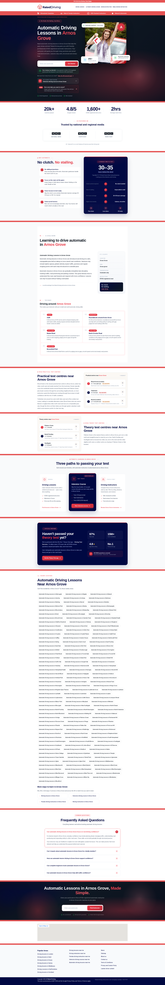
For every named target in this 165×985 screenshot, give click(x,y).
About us (103, 956)
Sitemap (103, 953)
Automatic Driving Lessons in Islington (76, 681)
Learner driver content (107, 968)
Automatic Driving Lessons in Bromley (99, 614)
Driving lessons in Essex (44, 960)
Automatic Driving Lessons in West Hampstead (78, 769)
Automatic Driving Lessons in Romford (50, 733)
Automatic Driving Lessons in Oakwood (106, 713)
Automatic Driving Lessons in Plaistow (102, 721)
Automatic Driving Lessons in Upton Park (74, 761)
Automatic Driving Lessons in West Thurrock (80, 773)
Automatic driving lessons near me (79, 962)
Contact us (104, 959)
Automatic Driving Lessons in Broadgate (73, 614)
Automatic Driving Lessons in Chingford (106, 622)
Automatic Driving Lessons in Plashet (49, 725)
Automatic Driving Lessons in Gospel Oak (76, 661)
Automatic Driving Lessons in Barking (49, 602)
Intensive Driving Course (121, 15)
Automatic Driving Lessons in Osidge (49, 717)
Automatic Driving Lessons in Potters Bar (75, 725)
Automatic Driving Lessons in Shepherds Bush (104, 733)
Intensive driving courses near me (79, 959)
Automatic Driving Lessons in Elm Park (75, 646)
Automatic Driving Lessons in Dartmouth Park (104, 638)
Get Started (71, 63)
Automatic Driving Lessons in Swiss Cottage (51, 753)
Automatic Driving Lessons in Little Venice (78, 697)
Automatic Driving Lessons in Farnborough (75, 650)
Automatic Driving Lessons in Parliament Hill (104, 717)
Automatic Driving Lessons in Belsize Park (51, 606)
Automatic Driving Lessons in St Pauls (49, 749)
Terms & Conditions (107, 962)
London (58, 17)
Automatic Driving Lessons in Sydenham (78, 753)
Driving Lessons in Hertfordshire (47, 969)
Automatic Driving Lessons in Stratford (75, 749)
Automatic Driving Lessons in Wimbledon (104, 777)
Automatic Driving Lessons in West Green (105, 765)
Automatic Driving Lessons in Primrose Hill (102, 725)
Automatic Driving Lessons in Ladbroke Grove (85, 689)
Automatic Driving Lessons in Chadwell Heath (107, 618)
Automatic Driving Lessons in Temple (104, 753)
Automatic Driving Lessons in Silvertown (50, 737)
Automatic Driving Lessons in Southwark (50, 745)
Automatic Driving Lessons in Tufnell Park (79, 757)
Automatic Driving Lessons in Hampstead (104, 665)
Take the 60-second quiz (65, 76)
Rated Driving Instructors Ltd (103, 979)
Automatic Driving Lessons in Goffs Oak (50, 661)
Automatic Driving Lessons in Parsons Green (51, 721)
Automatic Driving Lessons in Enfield (49, 650)
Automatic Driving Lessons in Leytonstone (50, 697)
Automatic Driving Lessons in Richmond (104, 729)
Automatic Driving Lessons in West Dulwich (78, 765)
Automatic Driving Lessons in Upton (49, 761)
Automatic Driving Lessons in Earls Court (74, 642)
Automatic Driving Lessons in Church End (75, 626)
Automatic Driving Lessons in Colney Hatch (105, 630)
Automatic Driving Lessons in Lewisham (75, 693)
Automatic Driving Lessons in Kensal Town (102, 681)
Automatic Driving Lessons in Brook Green (51, 618)
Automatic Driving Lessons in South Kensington (52, 741)
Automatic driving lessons (93, 6)
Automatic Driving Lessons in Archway (74, 598)
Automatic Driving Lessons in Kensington (50, 685)
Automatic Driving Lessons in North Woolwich (51, 713)
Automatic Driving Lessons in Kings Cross (105, 685)
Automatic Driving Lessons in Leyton (100, 693)
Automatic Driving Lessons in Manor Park (50, 701)
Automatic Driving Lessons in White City (78, 777)
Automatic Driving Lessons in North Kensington (80, 709)
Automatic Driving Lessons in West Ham (50, 769)
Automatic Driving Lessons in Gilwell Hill (101, 657)
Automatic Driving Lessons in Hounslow (50, 681)
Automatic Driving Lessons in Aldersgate (50, 594)
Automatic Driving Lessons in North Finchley (51, 709)
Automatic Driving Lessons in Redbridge (77, 729)
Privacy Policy (71, 981)
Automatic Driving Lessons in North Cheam (106, 705)
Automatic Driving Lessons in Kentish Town (78, 685)
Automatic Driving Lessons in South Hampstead (104, 737)
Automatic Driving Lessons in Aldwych (101, 594)
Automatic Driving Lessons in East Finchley (102, 642)
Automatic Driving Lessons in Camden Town (78, 618)
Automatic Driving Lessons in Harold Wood (51, 673)
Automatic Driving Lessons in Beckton (98, 602)
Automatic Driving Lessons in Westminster (108, 773)
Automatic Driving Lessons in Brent (49, 614)
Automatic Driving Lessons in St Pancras (105, 745)
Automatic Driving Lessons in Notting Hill (79, 713)
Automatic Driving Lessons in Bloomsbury (50, 610)
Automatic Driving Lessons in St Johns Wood (77, 745)
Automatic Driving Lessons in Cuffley (49, 638)
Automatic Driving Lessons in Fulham (49, 657)
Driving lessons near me (76, 950)
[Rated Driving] (49, 7)
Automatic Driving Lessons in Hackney (49, 665)
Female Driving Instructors (120, 6)
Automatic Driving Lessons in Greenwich (103, 661)
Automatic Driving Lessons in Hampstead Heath (52, 669)
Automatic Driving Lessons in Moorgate (50, 705)
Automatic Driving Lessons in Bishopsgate (102, 606)
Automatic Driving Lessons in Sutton (99, 749)
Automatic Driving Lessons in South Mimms (81, 741)
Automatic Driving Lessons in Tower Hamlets (51, 757)
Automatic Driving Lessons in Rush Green (76, 733)
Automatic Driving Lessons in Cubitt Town (104, 634)
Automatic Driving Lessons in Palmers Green (76, 717)
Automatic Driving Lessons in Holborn (103, 673)
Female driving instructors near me (79, 956)
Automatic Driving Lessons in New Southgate (77, 705)
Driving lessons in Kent (44, 957)
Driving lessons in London (45, 954)
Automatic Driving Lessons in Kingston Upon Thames (54, 689)
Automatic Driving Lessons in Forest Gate (77, 654)
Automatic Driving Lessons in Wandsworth (51, 765)
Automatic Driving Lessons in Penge (78, 721)
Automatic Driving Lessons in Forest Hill (104, 654)
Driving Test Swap (86, 1)
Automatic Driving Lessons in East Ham (50, 646)
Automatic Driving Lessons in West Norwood (51, 773)
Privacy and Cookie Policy (109, 965)
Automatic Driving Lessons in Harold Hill (106, 669)
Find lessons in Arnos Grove (50, 507)
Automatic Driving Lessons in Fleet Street (50, 654)
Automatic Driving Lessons (48, 17)
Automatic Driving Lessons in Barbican (100, 598)
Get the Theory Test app (51, 558)
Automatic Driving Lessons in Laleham (112, 689)
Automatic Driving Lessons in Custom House (75, 638)
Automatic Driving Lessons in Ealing (49, 642)
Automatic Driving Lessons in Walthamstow (101, 761)
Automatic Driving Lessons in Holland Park (51, 677)
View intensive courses (81, 506)
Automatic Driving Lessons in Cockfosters (50, 630)
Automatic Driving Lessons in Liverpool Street (106, 697)
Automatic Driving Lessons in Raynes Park (50, 729)
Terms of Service (82, 981)
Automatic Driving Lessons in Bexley (76, 606)
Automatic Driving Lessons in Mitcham (102, 701)
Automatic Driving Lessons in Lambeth (49, 693)
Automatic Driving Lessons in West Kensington (108, 769)
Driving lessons (80, 6)
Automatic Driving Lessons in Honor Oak (78, 677)
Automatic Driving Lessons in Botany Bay (77, 610)
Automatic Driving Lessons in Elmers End (101, 646)
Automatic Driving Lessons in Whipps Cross (51, 777)
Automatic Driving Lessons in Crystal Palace (76, 634)
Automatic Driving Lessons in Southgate (109, 741)
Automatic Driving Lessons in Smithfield (76, 737)
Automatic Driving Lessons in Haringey (80, 669)
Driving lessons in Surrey (44, 963)
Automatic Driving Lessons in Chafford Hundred (52, 622)
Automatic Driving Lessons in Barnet (74, 602)
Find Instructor (95, 908)
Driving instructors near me (77, 953)
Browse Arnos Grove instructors (110, 507)
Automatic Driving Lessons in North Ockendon (111, 709)
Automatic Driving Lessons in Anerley (49, 598)
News (102, 950)
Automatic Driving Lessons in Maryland (77, 701)
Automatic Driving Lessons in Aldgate (76, 594)
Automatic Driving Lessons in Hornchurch (105, 677)
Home (38, 17)
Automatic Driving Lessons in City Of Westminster (105, 626)
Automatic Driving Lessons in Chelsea (80, 622)
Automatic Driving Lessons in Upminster (106, 757)
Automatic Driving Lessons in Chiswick (49, 626)
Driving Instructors (106, 6)
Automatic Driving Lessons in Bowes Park (104, 610)
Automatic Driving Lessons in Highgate (78, 673)
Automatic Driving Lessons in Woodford (50, 781)
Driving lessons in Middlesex (46, 966)
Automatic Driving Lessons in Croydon (49, 634)
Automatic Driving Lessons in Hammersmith (76, 665)
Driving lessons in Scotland (45, 972)
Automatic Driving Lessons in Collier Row (77, 630)
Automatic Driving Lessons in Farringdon (102, 650)
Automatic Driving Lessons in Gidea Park (75, 657)
